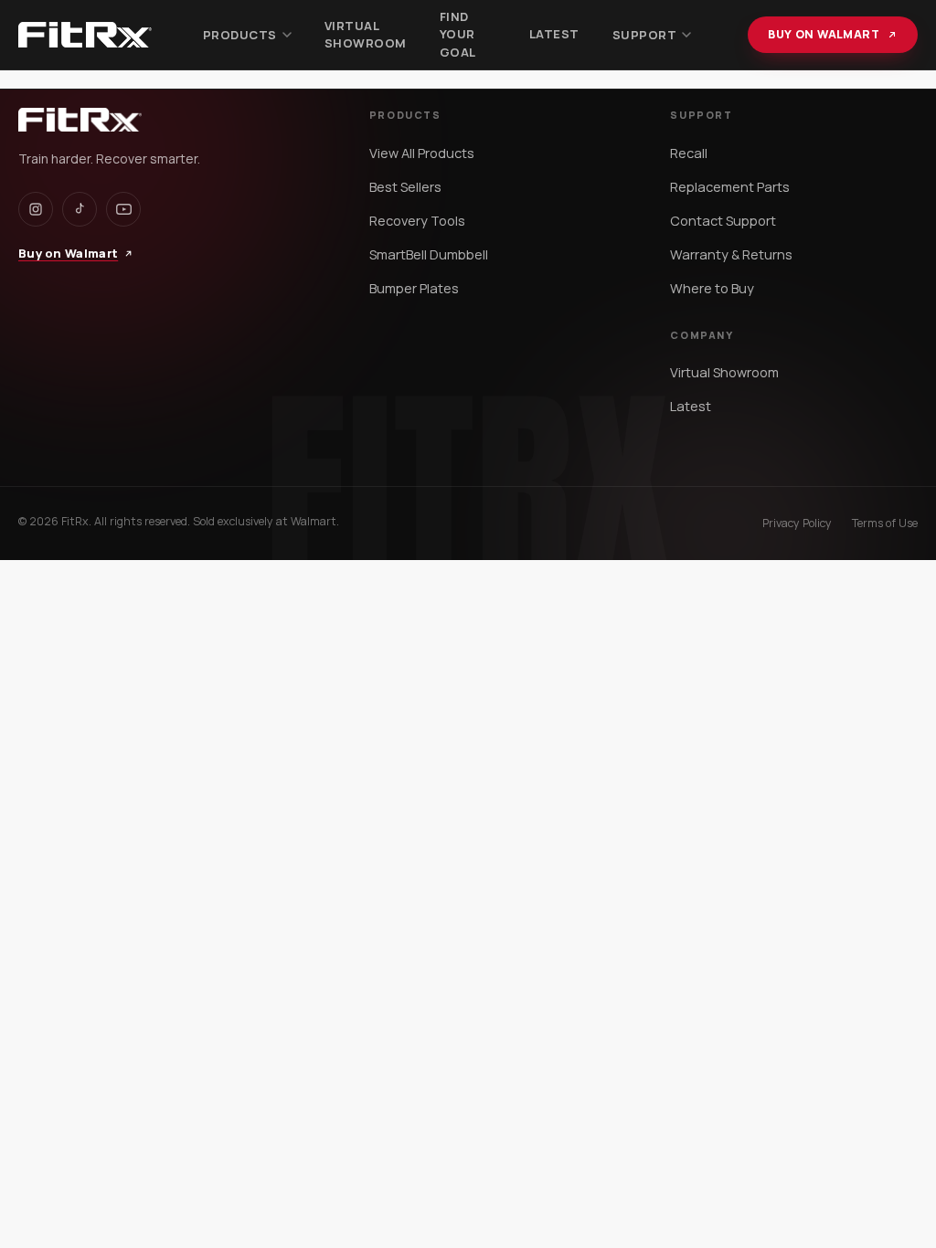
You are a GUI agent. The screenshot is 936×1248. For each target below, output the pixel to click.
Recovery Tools (417, 220)
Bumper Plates (414, 288)
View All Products (421, 153)
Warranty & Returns (731, 254)
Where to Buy (712, 288)
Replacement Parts (730, 187)
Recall (688, 153)
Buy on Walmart (823, 34)
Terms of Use (885, 523)
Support (644, 34)
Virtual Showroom (365, 34)
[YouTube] (123, 209)
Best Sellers (405, 187)
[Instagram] (35, 209)
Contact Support (723, 220)
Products (240, 34)
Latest (554, 34)
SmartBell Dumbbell (428, 254)
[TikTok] (79, 209)
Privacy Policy (797, 523)
